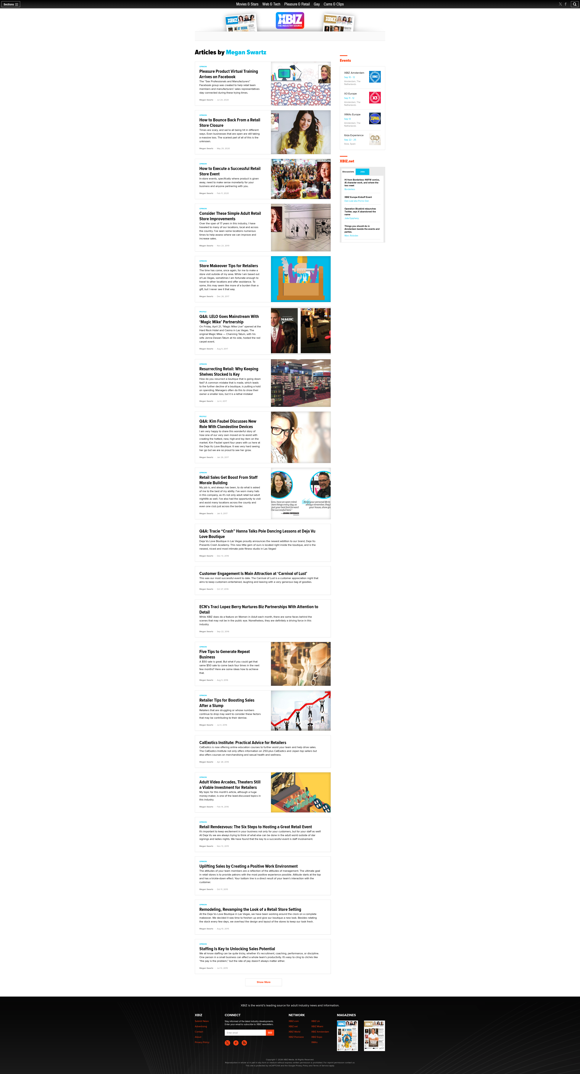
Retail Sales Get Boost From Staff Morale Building (228, 480)
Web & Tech (271, 4)
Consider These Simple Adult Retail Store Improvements (230, 216)
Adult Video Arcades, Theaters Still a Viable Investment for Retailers (230, 785)
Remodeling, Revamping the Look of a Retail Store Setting (250, 909)
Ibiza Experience (354, 135)
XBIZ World (294, 1031)
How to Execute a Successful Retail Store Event (230, 171)
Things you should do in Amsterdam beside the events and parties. (362, 229)
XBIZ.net (347, 161)
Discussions (348, 171)
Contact (199, 1031)
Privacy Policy (202, 1042)
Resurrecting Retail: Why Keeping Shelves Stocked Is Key (228, 371)
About (198, 1037)
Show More (264, 982)
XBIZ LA (315, 1021)
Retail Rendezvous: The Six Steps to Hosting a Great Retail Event (255, 826)
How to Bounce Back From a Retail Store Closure (229, 122)
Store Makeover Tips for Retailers (228, 265)
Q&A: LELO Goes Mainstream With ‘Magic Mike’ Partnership (229, 319)
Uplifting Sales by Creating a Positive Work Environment (248, 866)
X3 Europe (350, 93)
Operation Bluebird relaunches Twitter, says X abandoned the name (360, 211)
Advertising (201, 1026)
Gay (317, 4)
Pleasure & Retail (297, 4)
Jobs (362, 171)
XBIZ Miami (317, 1026)
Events (345, 60)
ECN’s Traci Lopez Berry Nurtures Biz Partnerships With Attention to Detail (258, 609)
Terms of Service (321, 1065)
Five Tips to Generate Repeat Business (224, 654)
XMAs (314, 1042)
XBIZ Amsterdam (354, 73)
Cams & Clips (334, 4)
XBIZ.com (294, 1021)
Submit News (202, 1021)
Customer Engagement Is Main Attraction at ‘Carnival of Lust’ (253, 573)
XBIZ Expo (316, 1037)
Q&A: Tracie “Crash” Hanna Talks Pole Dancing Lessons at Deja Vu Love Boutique (257, 534)
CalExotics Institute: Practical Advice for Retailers (242, 742)
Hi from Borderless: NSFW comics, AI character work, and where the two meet (362, 182)
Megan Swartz (206, 99)
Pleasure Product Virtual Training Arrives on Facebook (228, 74)
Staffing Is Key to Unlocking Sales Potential (237, 948)
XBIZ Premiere (296, 1037)
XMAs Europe (352, 114)
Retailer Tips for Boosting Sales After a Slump (226, 703)
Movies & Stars (247, 4)
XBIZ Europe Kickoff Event (358, 197)
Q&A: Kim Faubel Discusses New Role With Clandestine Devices (227, 424)
